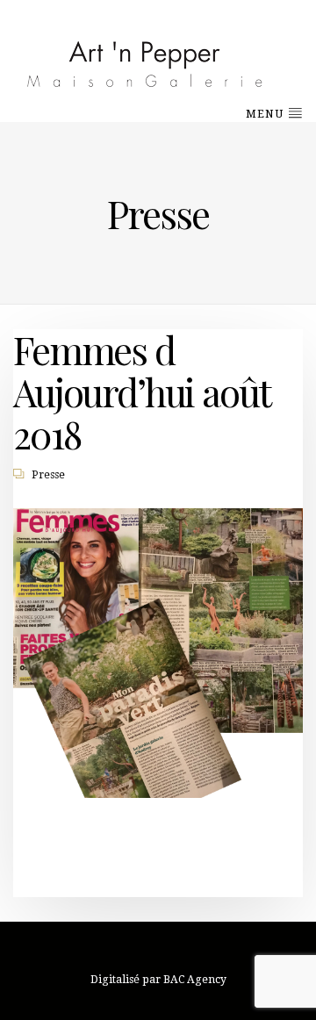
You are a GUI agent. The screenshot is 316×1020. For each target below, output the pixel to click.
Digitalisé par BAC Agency (158, 979)
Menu (266, 114)
